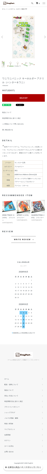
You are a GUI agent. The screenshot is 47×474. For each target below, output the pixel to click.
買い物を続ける (7, 130)
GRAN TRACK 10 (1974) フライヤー (8, 217)
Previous (2, 37)
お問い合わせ (9, 451)
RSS (5, 424)
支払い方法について (11, 396)
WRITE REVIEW (22, 239)
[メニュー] (43, 3)
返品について (6, 112)
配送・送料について (11, 384)
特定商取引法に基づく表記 (11, 118)
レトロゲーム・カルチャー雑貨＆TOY (18, 9)
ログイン (7, 440)
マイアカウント (9, 429)
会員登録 (7, 435)
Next (44, 37)
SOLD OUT (24, 98)
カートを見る (9, 446)
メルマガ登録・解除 (11, 418)
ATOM (11, 424)
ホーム (3, 9)
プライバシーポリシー (12, 407)
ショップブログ (9, 412)
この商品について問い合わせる (13, 124)
